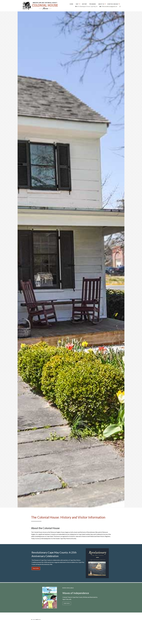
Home (71, 4)
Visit (77, 4)
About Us (101, 4)
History (84, 4)
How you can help (112, 4)
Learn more (67, 603)
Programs (92, 4)
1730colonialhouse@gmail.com (109, 6)
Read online (36, 568)
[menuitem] (71, 4)
